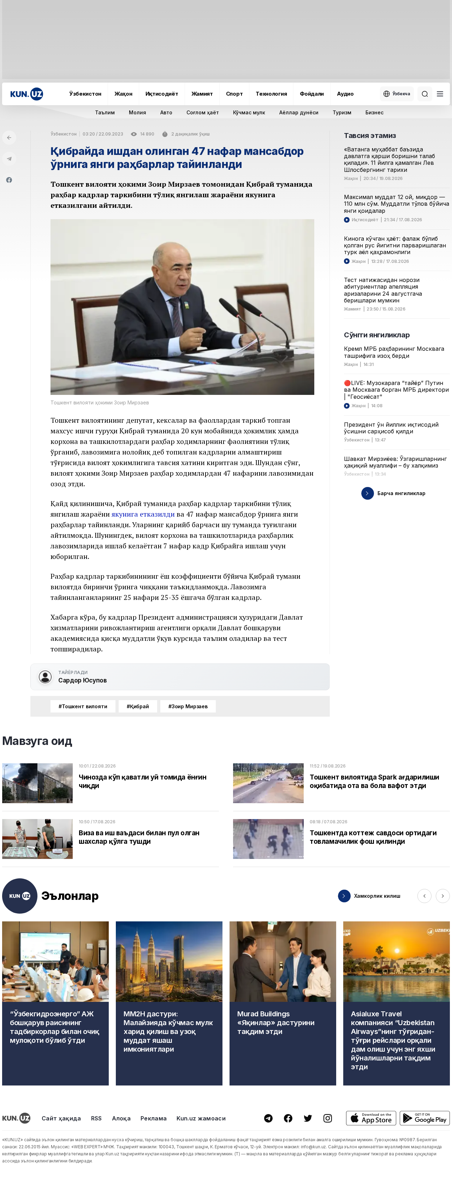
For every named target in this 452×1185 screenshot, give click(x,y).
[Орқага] (9, 138)
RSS (96, 1118)
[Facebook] (9, 180)
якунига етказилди (143, 514)
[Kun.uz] (27, 94)
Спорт (234, 93)
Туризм (342, 112)
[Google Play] (425, 1118)
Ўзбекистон (85, 93)
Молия (137, 112)
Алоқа (121, 1118)
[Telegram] (9, 159)
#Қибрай (138, 706)
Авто (166, 112)
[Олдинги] (424, 896)
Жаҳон (123, 93)
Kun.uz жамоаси (201, 1118)
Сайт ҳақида (61, 1118)
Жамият (202, 93)
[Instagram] (327, 1118)
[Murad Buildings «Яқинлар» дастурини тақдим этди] (283, 1003)
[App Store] (371, 1118)
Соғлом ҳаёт (202, 112)
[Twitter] (308, 1118)
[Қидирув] (424, 93)
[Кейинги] (443, 896)
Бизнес (374, 112)
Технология (271, 93)
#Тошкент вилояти (83, 706)
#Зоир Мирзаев (188, 706)
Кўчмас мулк (249, 112)
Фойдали (312, 93)
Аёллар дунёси (299, 112)
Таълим (105, 112)
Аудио (345, 93)
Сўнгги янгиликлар (377, 335)
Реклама (154, 1118)
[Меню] (440, 94)
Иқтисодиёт (161, 93)
